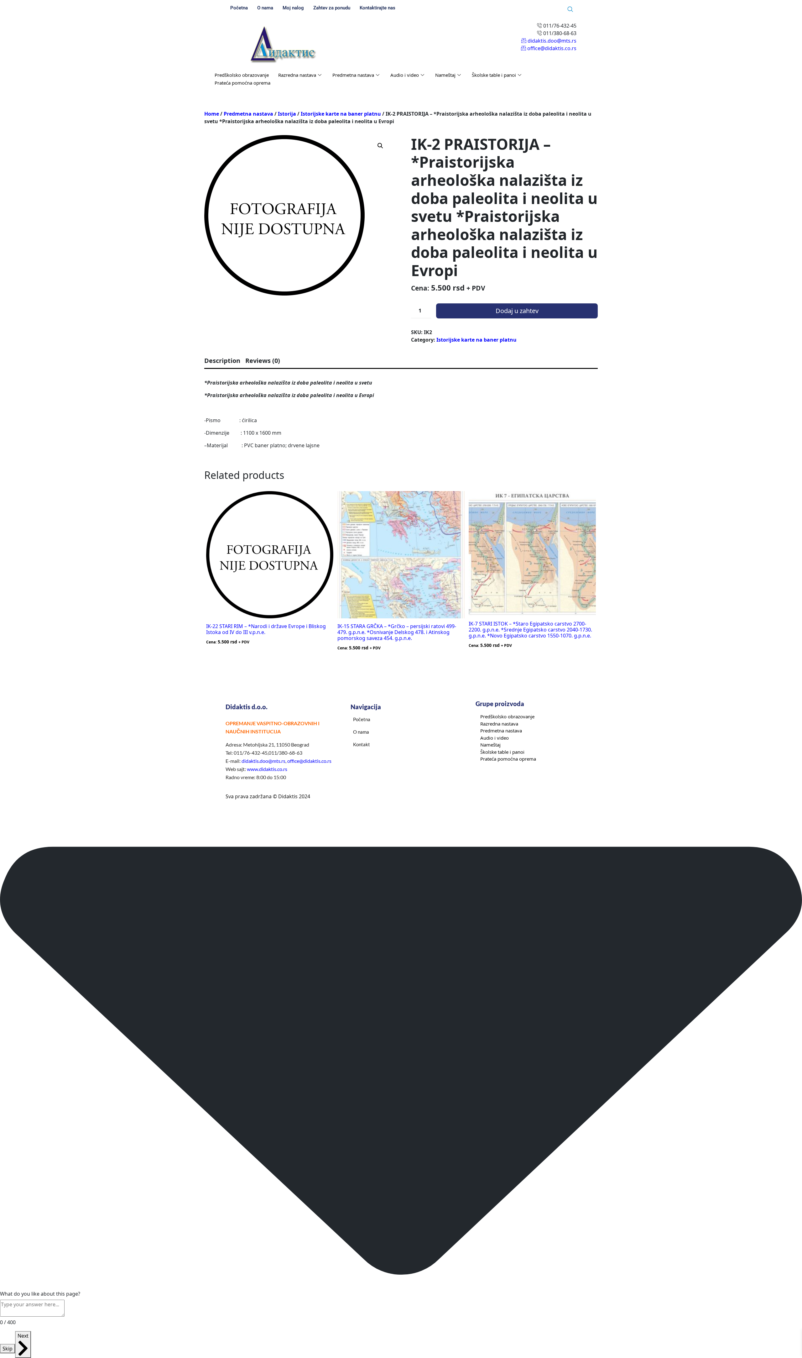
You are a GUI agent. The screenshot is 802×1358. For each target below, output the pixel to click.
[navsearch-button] (570, 9)
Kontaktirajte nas (377, 8)
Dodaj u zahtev (517, 311)
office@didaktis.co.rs (309, 761)
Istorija (287, 113)
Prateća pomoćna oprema (242, 83)
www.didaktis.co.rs (267, 769)
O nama (265, 8)
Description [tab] (222, 360)
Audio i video (404, 75)
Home (211, 113)
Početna (239, 8)
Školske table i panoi (494, 75)
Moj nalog (293, 8)
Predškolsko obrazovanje (242, 75)
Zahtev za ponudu (331, 8)
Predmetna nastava (353, 75)
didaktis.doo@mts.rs (263, 761)
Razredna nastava (297, 75)
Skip (8, 1348)
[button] (380, 145)
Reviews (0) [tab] (262, 360)
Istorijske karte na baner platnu (341, 113)
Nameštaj (445, 75)
